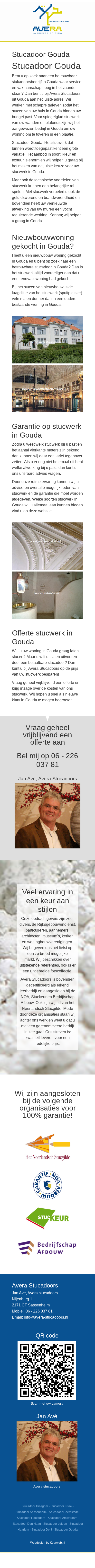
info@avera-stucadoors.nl (46, 1317)
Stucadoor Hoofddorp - (32, 1518)
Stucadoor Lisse (61, 1506)
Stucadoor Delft (41, 1529)
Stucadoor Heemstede (64, 1512)
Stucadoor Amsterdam (62, 1518)
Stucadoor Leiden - (56, 1523)
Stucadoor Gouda (66, 1529)
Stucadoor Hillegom (35, 1506)
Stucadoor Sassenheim (31, 1512)
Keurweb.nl (57, 1542)
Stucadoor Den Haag (27, 1523)
